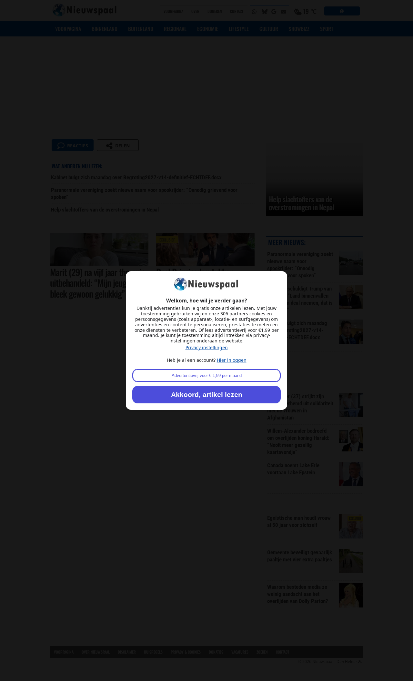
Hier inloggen (232, 360)
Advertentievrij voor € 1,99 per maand (207, 375)
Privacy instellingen (207, 347)
